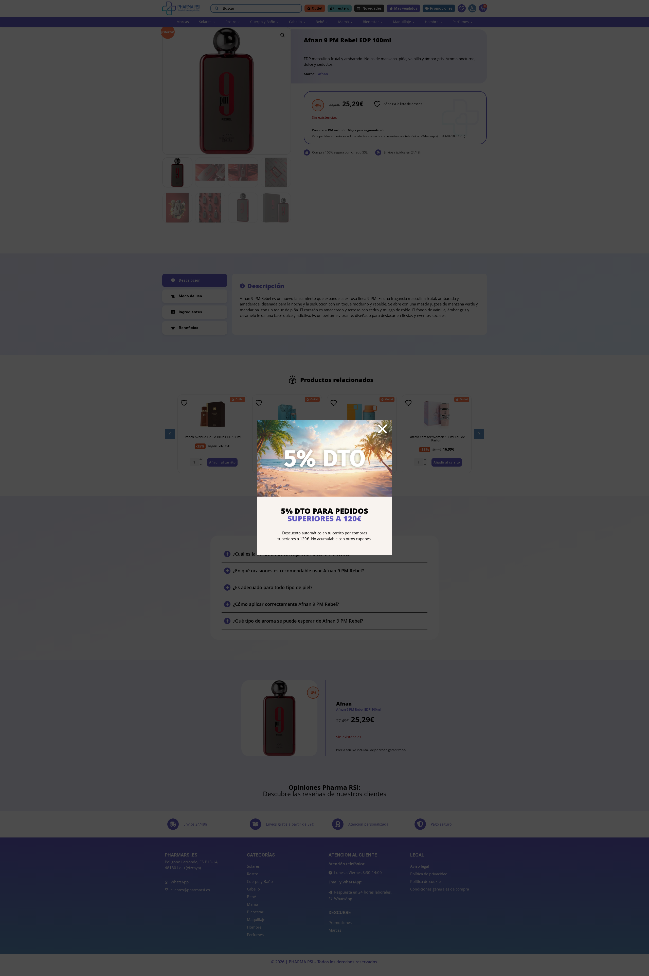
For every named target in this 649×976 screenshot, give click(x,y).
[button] (382, 429)
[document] (324, 488)
